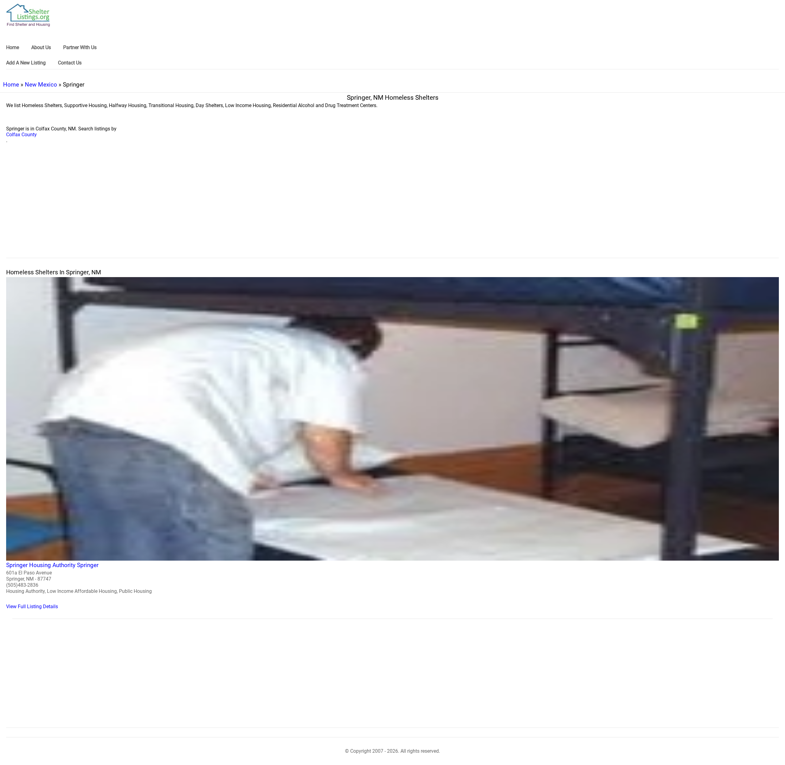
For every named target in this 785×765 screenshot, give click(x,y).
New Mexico (41, 84)
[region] (392, 207)
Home (11, 84)
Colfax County (21, 134)
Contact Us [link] (70, 63)
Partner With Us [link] (80, 47)
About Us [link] (41, 47)
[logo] (28, 15)
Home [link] (12, 47)
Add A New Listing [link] (26, 63)
